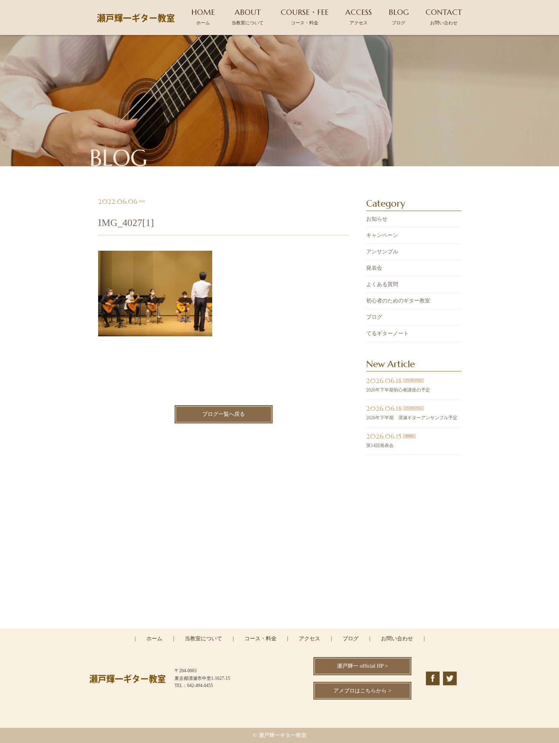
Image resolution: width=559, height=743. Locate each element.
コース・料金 (260, 638)
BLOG (399, 16)
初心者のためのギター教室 (398, 301)
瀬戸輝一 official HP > (362, 666)
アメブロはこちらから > (362, 691)
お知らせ (376, 219)
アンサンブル (382, 252)
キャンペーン (382, 235)
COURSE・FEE (305, 16)
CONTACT (444, 16)
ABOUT (248, 16)
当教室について (203, 638)
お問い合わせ (397, 638)
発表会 (374, 268)
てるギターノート (387, 333)
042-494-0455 (284, 595)
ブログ (374, 317)
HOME (203, 16)
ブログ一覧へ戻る (223, 414)
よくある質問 (382, 284)
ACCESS (358, 16)
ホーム (154, 638)
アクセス (309, 638)
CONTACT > (280, 628)
